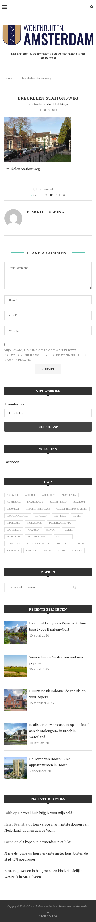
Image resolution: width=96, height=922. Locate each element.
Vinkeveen (13, 550)
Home (8, 78)
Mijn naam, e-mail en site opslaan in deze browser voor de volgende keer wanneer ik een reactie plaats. (45, 354)
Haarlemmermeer (17, 515)
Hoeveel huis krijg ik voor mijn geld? (46, 813)
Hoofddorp (60, 515)
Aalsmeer (13, 495)
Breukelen (13, 508)
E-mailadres (14, 404)
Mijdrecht (52, 529)
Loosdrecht (14, 529)
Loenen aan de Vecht (61, 522)
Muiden (69, 529)
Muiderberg (14, 536)
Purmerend (13, 543)
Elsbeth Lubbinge (55, 104)
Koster (9, 870)
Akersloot (48, 495)
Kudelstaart (34, 522)
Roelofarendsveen (38, 543)
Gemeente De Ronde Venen (71, 508)
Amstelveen (69, 495)
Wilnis (61, 550)
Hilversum (41, 515)
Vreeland (31, 550)
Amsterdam (14, 501)
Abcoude (30, 495)
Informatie (13, 522)
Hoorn (77, 515)
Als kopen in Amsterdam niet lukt (45, 841)
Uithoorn (78, 543)
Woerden (77, 550)
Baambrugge (35, 501)
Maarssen (33, 529)
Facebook (11, 462)
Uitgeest (61, 543)
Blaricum (79, 501)
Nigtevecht (63, 536)
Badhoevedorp (58, 501)
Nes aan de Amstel (38, 536)
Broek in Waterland (38, 508)
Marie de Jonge (15, 853)
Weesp (47, 550)
